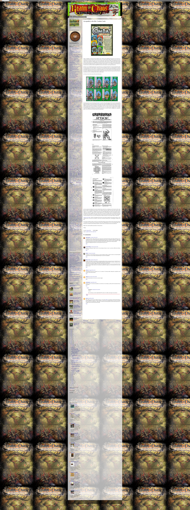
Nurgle (71, 166)
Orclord (74, 179)
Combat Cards (94, 231)
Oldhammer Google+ (77, 170)
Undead (80, 219)
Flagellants (71, 134)
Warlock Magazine (77, 232)
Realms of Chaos (73, 423)
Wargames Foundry (74, 223)
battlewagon (75, 92)
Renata (77, 192)
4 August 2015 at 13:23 (92, 270)
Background (78, 89)
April (72, 379)
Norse (75, 165)
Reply (86, 243)
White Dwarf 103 (72, 237)
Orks (79, 179)
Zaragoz (71, 250)
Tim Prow (78, 215)
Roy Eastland (71, 195)
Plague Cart (71, 188)
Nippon (73, 165)
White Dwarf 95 (77, 246)
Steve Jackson (76, 206)
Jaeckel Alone (72, 452)
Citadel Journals (71, 111)
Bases (77, 90)
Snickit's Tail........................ (74, 490)
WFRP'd (77, 234)
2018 (71, 336)
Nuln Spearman (79, 165)
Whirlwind (76, 235)
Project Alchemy (77, 189)
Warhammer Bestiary (74, 225)
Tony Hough (77, 216)
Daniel (87, 298)
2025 (71, 331)
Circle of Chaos (74, 108)
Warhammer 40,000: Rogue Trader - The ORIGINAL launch (77, 324)
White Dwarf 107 (77, 237)
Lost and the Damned (76, 154)
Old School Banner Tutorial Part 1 (74, 278)
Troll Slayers (74, 218)
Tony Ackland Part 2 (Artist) (73, 76)
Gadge (70, 135)
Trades (73, 217)
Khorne (74, 149)
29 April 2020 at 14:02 (93, 282)
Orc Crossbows (75, 178)
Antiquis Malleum (74, 87)
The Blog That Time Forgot (74, 461)
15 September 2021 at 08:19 (96, 289)
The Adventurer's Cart (74, 353)
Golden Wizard (72, 140)
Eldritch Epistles (78, 126)
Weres (71, 234)
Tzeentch (71, 219)
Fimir (71, 133)
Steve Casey (72, 206)
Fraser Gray (79, 134)
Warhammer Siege (73, 231)
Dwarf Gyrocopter (76, 124)
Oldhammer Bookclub (77, 168)
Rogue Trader (72, 194)
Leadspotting (71, 151)
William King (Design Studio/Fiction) (75, 51)
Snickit (87, 253)
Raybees (73, 190)
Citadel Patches (76, 111)
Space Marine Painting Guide (76, 203)
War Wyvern (71, 222)
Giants (80, 136)
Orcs (76, 179)
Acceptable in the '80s (89, 231)
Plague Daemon (76, 188)
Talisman (74, 209)
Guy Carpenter (79, 141)
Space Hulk (75, 202)
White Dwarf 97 (75, 247)
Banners (71, 90)
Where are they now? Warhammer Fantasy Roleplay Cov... (76, 356)
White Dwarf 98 (79, 247)
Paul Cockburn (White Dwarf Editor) (75, 66)
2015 (71, 340)
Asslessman (74, 89)
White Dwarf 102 (78, 236)
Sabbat (78, 195)
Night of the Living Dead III (73, 164)
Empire (73, 127)
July (72, 375)
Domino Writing (88, 246)
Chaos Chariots (76, 103)
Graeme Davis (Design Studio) (74, 67)
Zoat (74, 250)
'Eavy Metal (72, 81)
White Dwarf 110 (75, 238)
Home (102, 320)
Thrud (70, 215)
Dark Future (71, 118)
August (72, 374)
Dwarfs (74, 125)
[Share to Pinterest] (97, 230)
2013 (71, 343)
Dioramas (74, 120)
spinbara (106, 299)
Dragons (79, 121)
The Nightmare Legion (74, 348)
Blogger (100, 502)
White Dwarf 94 (71, 246)
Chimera (76, 107)
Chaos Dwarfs (74, 104)
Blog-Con (72, 95)
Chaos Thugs (71, 106)
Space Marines (71, 204)
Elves (70, 127)
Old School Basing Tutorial (73, 261)
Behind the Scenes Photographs (74, 93)
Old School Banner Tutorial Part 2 (74, 279)
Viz (80, 221)
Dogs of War (78, 120)
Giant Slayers (76, 136)
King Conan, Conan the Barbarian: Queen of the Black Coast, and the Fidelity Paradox (77, 464)
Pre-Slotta (72, 189)
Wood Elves (79, 248)
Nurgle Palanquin (76, 166)
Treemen (71, 218)
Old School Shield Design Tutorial (74, 259)
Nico (74, 163)
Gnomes (72, 137)
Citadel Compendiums (72, 110)
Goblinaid (76, 138)
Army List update (76, 453)
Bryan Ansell (71, 100)
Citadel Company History (74, 109)
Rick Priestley (79, 193)
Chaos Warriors (72, 107)
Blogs (75, 95)
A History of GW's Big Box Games (74, 269)
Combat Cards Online (86, 217)
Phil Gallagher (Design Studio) (74, 58)
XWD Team (72, 249)
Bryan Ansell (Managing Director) (75, 71)
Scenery (72, 196)
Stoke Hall (74, 207)
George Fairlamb (72, 136)
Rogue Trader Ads (78, 194)
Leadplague (78, 150)
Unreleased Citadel (73, 220)
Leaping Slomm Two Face (77, 151)
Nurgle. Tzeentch (75, 167)
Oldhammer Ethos (73, 169)
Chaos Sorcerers (78, 105)
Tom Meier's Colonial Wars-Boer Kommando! (77, 435)
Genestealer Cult (78, 135)
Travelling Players (78, 217)
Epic (79, 127)
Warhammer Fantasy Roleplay (74, 229)
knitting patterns (79, 149)
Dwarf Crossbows (76, 123)
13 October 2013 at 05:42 (91, 253)
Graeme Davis (76, 140)
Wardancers (75, 222)
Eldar (73, 126)
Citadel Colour (78, 108)
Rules (74, 195)
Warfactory (79, 222)
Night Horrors (78, 163)
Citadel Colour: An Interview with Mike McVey (76, 301)
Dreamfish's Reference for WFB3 (74, 122)
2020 (71, 334)
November (73, 345)
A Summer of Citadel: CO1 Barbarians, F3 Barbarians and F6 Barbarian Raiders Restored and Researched (77, 312)
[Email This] (93, 230)
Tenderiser (78, 209)
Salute (80, 195)
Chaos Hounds (72, 105)
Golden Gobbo (79, 139)
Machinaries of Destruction (76, 155)
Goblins (79, 138)
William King (71, 248)
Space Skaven (76, 204)
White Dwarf (79, 235)
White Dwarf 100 (72, 236)
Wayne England (76, 233)
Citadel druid (78, 110)
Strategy (71, 208)
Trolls (77, 218)
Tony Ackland (72, 216)
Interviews (72, 147)
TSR (79, 218)
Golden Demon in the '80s (73, 139)
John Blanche (73, 148)
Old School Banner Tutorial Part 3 (74, 280)
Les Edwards (71, 152)
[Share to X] (95, 230)
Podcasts (80, 188)
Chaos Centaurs (76, 102)
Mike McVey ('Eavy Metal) (73, 47)
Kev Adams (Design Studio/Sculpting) (75, 54)
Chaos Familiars (79, 104)
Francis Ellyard (75, 134)
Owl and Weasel (77, 181)
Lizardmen (72, 153)
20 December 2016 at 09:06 (93, 276)
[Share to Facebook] (96, 230)
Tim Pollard (74, 215)
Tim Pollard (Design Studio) (74, 68)
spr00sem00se (88, 282)
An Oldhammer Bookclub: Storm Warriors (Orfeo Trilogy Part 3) (77, 293)
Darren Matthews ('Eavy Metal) (74, 48)
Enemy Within (76, 127)
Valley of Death (74, 221)
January (72, 383)
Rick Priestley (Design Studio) (74, 74)
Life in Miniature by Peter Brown (77, 152)
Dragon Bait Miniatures (73, 121)
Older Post (118, 320)
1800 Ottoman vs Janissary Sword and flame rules (77, 444)
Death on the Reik (75, 119)
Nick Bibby (71, 163)
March (72, 380)
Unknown (87, 270)
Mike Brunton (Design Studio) (74, 55)
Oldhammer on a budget (74, 472)
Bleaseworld (72, 413)
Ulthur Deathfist (75, 219)
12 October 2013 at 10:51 (93, 237)
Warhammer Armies (76, 224)
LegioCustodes (88, 237)
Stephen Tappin (75, 205)
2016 (71, 339)
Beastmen (79, 92)
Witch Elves (75, 248)
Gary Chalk (73, 135)
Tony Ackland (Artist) (73, 77)
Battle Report (75, 91)
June (72, 376)
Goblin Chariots (76, 137)
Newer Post (85, 320)
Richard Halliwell (74, 193)
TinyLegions (72, 481)
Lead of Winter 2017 (73, 150)
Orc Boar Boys (75, 177)
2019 (71, 335)
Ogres (78, 167)
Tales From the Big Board (74, 433)
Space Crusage (71, 202)
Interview (79, 146)
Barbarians (74, 90)
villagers (78, 221)
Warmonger (71, 233)
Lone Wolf (76, 153)
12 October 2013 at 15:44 (94, 246)
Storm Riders (78, 207)
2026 (71, 330)
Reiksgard (74, 192)
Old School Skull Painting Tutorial (74, 260)
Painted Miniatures (75, 182)
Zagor (80, 249)
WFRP (74, 234)
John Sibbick (77, 148)
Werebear (80, 233)
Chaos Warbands (77, 106)
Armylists (76, 88)
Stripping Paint (74, 208)
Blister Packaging (79, 94)
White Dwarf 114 (76, 239)
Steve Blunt (79, 205)
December (73, 344)
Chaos (71, 102)
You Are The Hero (76, 249)
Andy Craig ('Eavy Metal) (73, 75)
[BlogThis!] (94, 230)
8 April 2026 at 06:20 (91, 298)
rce (75, 190)
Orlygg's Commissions (73, 180)
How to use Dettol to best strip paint (75, 253)
